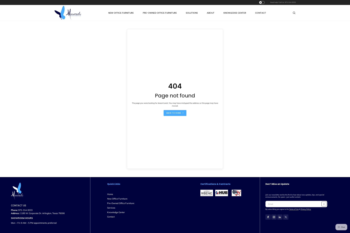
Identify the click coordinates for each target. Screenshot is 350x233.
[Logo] (68, 12)
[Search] (294, 13)
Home (110, 194)
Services (111, 207)
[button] (323, 204)
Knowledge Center (116, 212)
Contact (111, 216)
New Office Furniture (117, 198)
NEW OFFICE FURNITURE (121, 12)
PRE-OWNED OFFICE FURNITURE (160, 12)
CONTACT (260, 12)
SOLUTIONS (192, 12)
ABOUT (210, 12)
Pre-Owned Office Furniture (120, 203)
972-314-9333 (290, 2)
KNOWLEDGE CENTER (234, 12)
